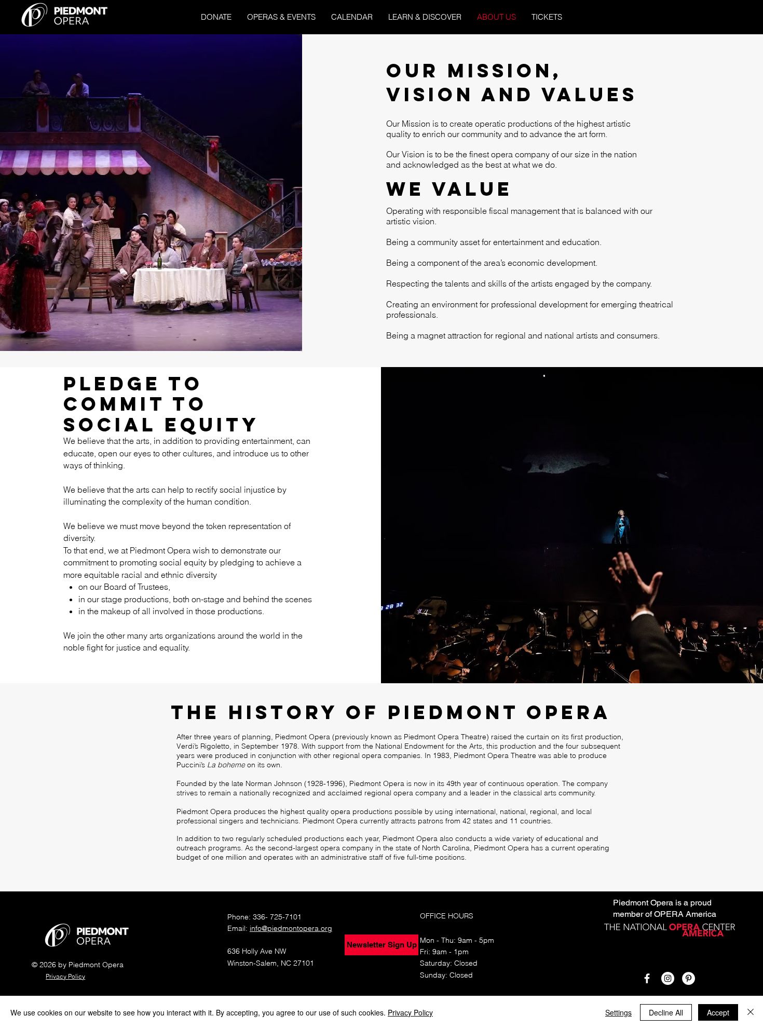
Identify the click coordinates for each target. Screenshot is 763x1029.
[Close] (750, 1012)
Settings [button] (618, 1012)
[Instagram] (667, 978)
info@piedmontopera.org (291, 928)
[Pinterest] (688, 978)
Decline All (666, 1012)
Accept (718, 1012)
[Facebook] (647, 978)
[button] (281, 16)
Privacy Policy (410, 1012)
